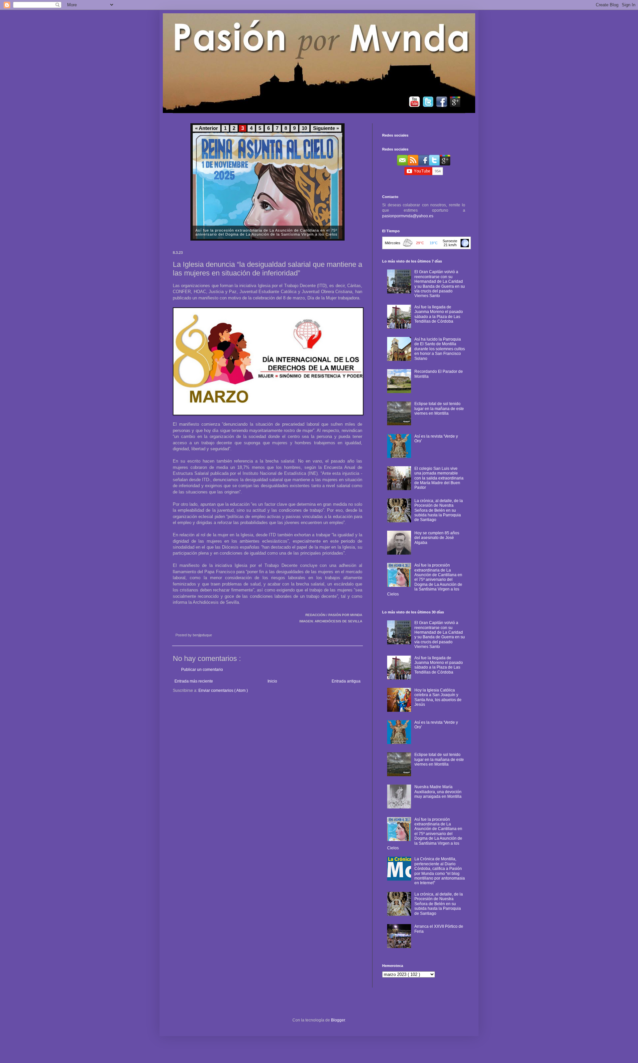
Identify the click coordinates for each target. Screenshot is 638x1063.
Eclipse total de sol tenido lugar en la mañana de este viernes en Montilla (439, 408)
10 (304, 128)
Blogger (338, 1020)
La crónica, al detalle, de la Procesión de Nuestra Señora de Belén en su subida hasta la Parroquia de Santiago (438, 510)
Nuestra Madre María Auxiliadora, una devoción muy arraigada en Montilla (438, 792)
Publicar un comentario (202, 669)
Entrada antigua (346, 681)
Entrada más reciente (193, 681)
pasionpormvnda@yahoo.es (407, 216)
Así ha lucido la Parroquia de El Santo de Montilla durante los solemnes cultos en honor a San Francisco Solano (439, 349)
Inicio (272, 681)
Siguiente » (326, 128)
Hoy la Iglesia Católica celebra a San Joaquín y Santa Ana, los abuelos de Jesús (438, 697)
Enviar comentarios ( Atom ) (223, 690)
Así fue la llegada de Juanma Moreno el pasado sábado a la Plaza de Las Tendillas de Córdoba (438, 314)
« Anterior (206, 128)
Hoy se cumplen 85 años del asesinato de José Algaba (436, 538)
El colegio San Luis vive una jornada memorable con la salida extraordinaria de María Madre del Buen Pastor (439, 478)
